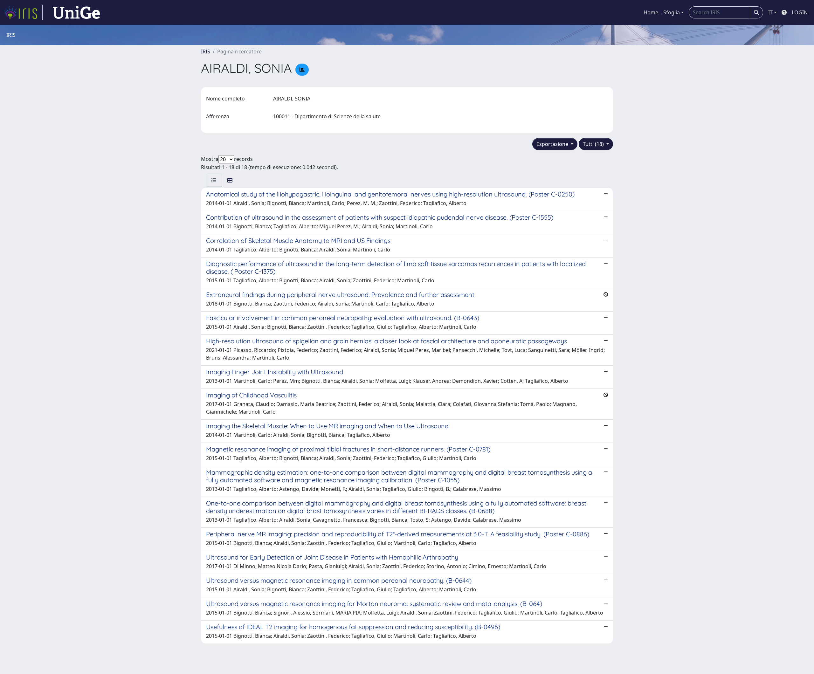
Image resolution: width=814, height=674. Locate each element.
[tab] (214, 180)
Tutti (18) (594, 144)
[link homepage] (23, 12)
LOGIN (800, 12)
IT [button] (770, 12)
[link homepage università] (76, 12)
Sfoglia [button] (671, 12)
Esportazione (552, 144)
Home (651, 12)
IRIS (205, 51)
